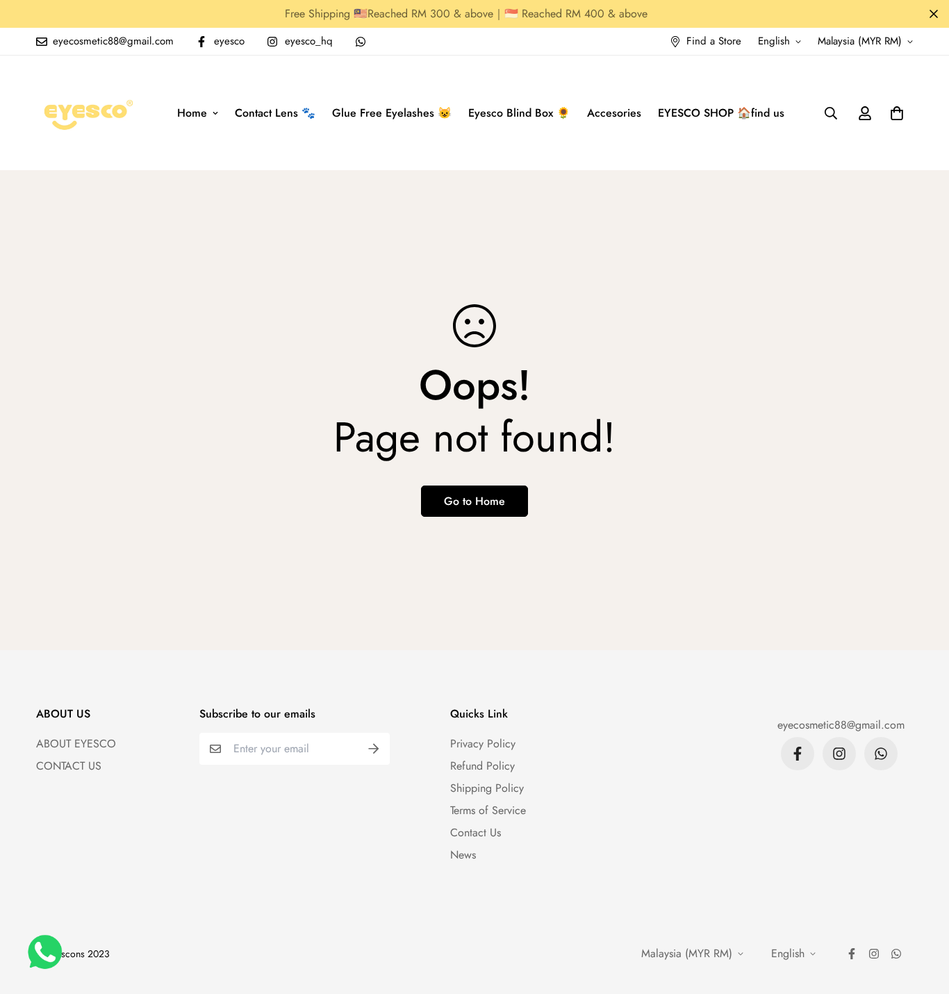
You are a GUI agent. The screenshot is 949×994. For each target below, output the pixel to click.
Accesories (614, 113)
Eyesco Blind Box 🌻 (519, 113)
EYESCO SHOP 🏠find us (721, 113)
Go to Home (474, 501)
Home (192, 113)
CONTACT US (68, 766)
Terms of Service (488, 810)
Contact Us (475, 832)
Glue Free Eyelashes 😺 (392, 113)
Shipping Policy (487, 788)
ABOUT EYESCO (76, 744)
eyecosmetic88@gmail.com (841, 725)
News (463, 855)
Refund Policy (482, 766)
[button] (894, 113)
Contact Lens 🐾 (275, 113)
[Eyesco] (86, 113)
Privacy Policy (482, 744)
